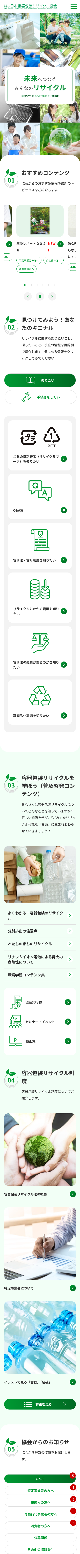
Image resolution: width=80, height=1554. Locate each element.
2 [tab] (31, 285)
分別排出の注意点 (22, 930)
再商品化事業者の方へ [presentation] (49, 1513)
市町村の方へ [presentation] (52, 1501)
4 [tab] (43, 285)
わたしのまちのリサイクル (30, 943)
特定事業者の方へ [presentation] (50, 1489)
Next (52, 296)
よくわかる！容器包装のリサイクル (35, 915)
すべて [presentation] (54, 1477)
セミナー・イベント (40, 1021)
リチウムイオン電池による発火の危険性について (35, 959)
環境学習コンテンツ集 (26, 974)
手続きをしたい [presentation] (48, 397)
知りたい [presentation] (47, 380)
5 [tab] (49, 285)
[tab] (40, 380)
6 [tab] (55, 285)
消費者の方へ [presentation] (52, 1525)
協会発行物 (33, 1002)
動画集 (30, 1041)
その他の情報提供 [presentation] (40, 1549)
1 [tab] (25, 285)
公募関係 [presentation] (40, 1537)
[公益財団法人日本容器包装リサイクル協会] (30, 7)
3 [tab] (37, 285)
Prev (28, 296)
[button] (74, 6)
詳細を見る (43, 1404)
